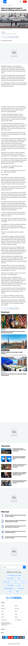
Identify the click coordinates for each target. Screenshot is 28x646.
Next (16, 611)
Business (5, 5)
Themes (3, 602)
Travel (16, 614)
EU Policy (17, 608)
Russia (19, 578)
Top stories (5, 446)
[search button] (24, 567)
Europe (2, 605)
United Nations (10, 585)
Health (2, 614)
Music (19, 585)
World (16, 605)
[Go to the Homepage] (5, 1)
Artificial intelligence (9, 588)
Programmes (4, 619)
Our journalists (18, 619)
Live (25, 1)
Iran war (23, 582)
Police (10, 591)
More (2, 632)
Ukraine (17, 591)
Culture (2, 617)
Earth (2, 611)
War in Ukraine (10, 578)
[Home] (1, 5)
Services (3, 629)
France (15, 582)
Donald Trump (20, 588)
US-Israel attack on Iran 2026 (14, 575)
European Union (6, 582)
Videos (16, 617)
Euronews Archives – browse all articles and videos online (6, 623)
